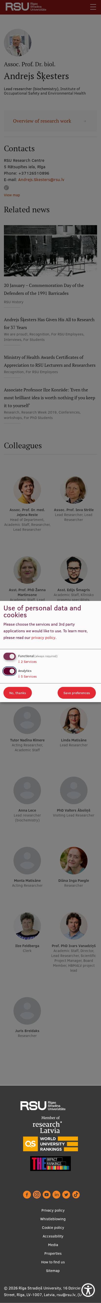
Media (53, 1244)
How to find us (53, 1262)
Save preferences (76, 692)
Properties (53, 1253)
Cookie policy (53, 1227)
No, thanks (17, 692)
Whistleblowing (53, 1218)
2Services (27, 661)
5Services (27, 676)
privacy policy (43, 637)
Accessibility (53, 1236)
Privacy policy (53, 1210)
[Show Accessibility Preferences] (88, 1290)
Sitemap (53, 1270)
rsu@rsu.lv (66, 1294)
